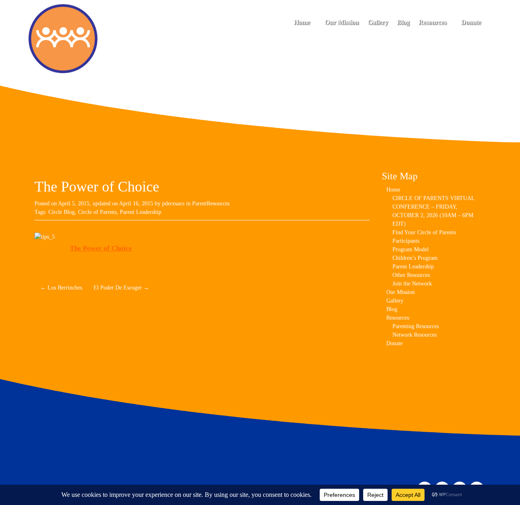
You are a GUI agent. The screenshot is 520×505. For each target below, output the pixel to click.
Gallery (378, 22)
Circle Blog (61, 212)
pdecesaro (173, 203)
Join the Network (412, 284)
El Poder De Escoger (121, 288)
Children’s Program (415, 258)
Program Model (410, 249)
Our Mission (342, 22)
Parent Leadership (140, 212)
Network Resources (414, 335)
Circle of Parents (97, 212)
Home (303, 22)
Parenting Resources (415, 326)
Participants (405, 241)
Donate (471, 22)
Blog (403, 22)
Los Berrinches (61, 288)
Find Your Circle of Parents (424, 232)
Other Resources (411, 275)
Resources (433, 22)
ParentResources (211, 203)
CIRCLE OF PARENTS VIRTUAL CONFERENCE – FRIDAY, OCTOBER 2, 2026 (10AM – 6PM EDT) (433, 211)
